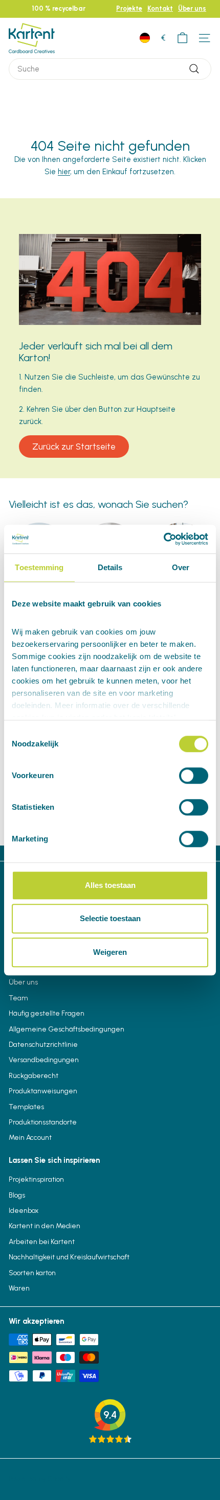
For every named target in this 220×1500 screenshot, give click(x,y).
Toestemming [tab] (39, 567)
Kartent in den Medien (44, 1226)
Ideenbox (23, 1210)
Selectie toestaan (110, 918)
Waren (19, 1288)
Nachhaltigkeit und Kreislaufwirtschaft (69, 1257)
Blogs (17, 1195)
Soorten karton (32, 1273)
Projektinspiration (36, 1179)
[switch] (193, 775)
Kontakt (160, 8)
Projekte (129, 8)
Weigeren (110, 952)
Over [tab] (180, 567)
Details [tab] (110, 567)
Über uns (192, 8)
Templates (26, 1107)
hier (64, 171)
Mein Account (30, 1137)
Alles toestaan (110, 885)
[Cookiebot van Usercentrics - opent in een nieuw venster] (163, 539)
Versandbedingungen (44, 1060)
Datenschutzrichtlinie (43, 1044)
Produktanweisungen (43, 1091)
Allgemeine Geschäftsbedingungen (66, 1029)
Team (18, 998)
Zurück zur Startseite (74, 446)
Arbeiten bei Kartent (42, 1241)
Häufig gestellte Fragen (46, 1013)
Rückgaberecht (33, 1075)
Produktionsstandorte (43, 1122)
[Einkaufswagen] (182, 38)
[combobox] (110, 69)
